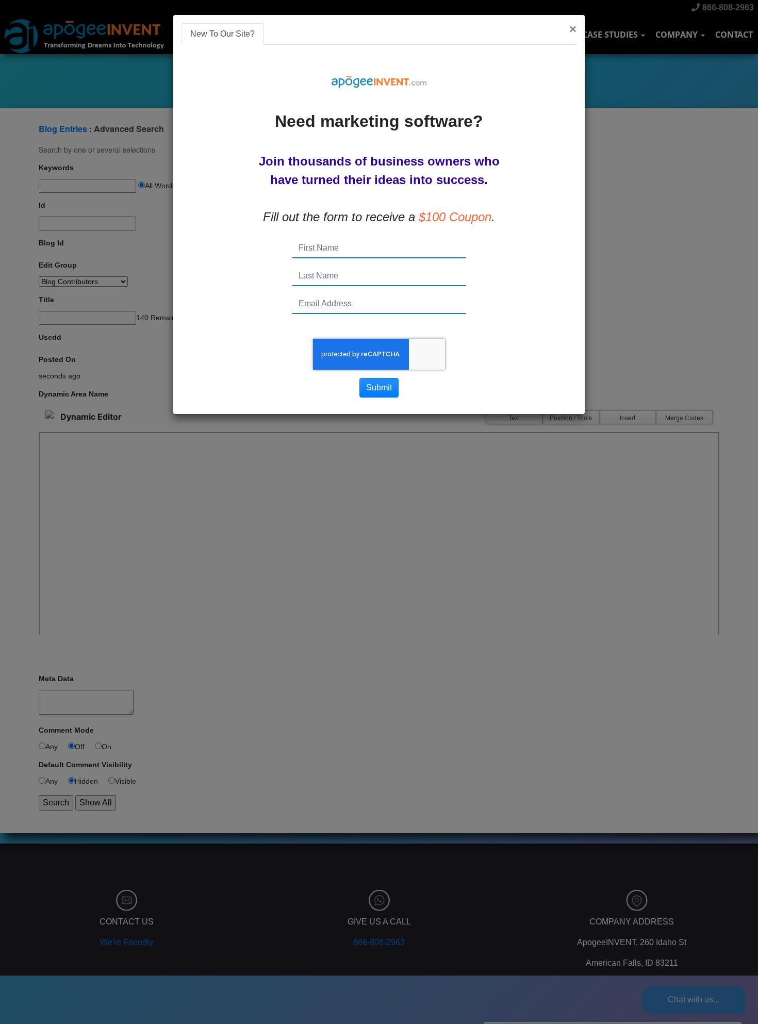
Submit (379, 387)
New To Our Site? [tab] (222, 33)
